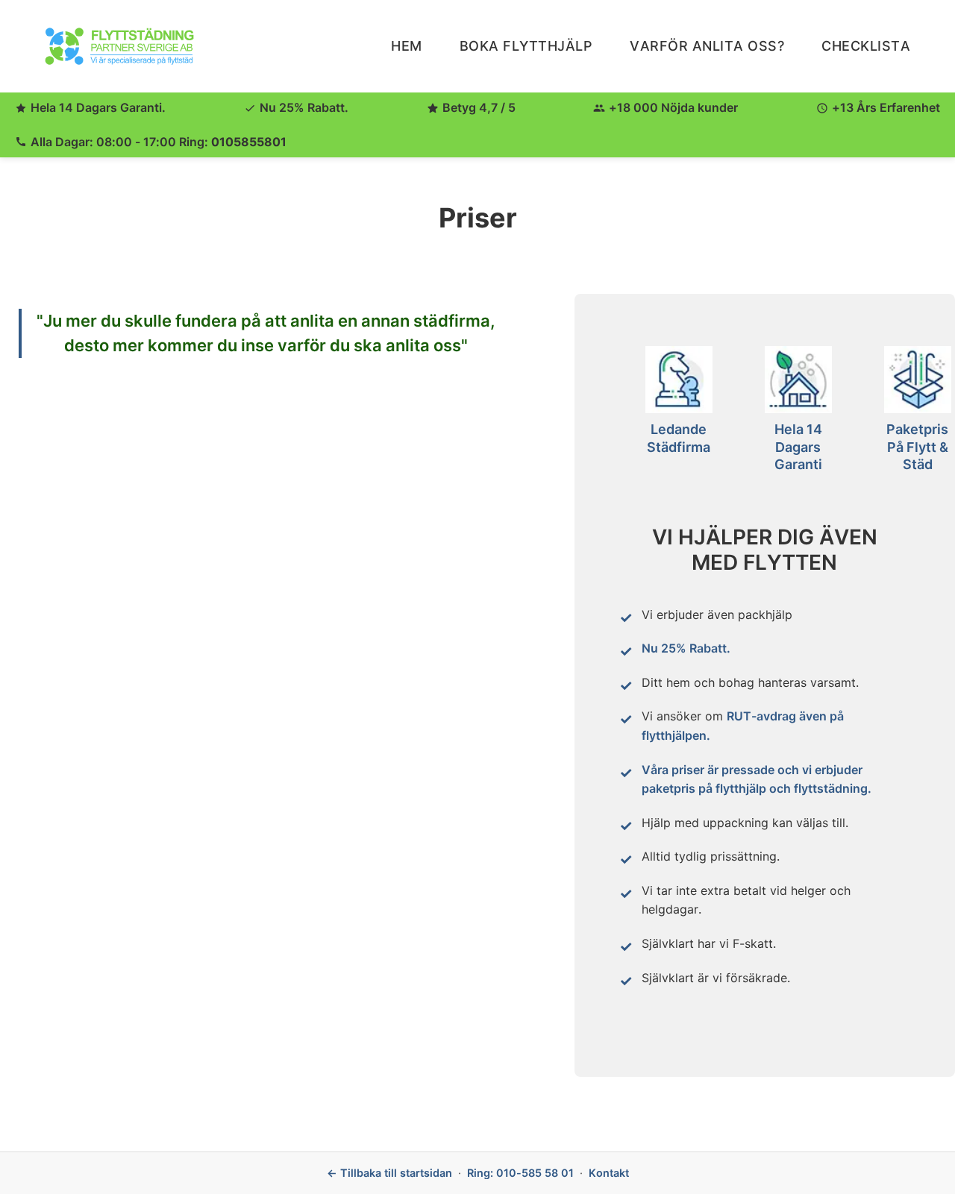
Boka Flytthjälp (526, 46)
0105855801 (248, 141)
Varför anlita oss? (707, 46)
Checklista (865, 46)
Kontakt (609, 1172)
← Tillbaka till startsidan (389, 1172)
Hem (406, 46)
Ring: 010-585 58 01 (520, 1172)
